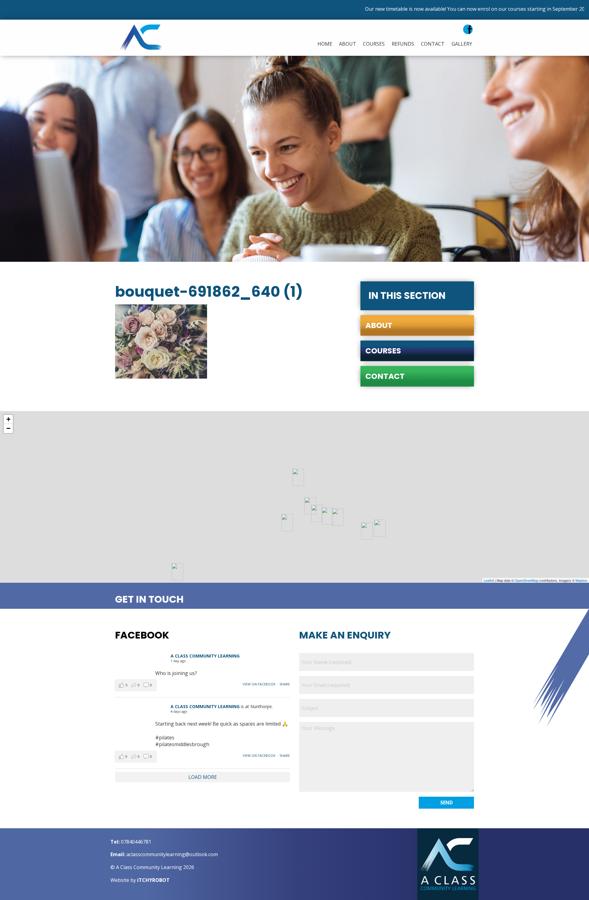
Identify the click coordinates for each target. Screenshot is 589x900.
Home (325, 43)
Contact (433, 43)
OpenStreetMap (526, 580)
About (347, 43)
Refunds (403, 43)
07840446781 (136, 841)
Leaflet (489, 580)
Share (284, 684)
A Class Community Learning (205, 656)
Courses (374, 43)
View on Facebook (259, 684)
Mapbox (581, 580)
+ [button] (8, 419)
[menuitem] (323, 44)
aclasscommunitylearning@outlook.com (172, 854)
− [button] (8, 428)
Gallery (462, 43)
